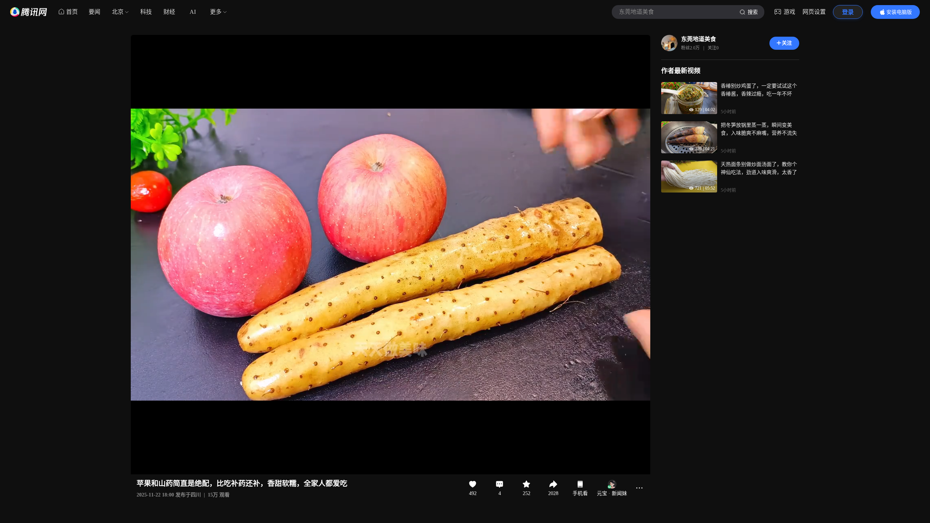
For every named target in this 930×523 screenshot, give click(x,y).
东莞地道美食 (698, 39)
